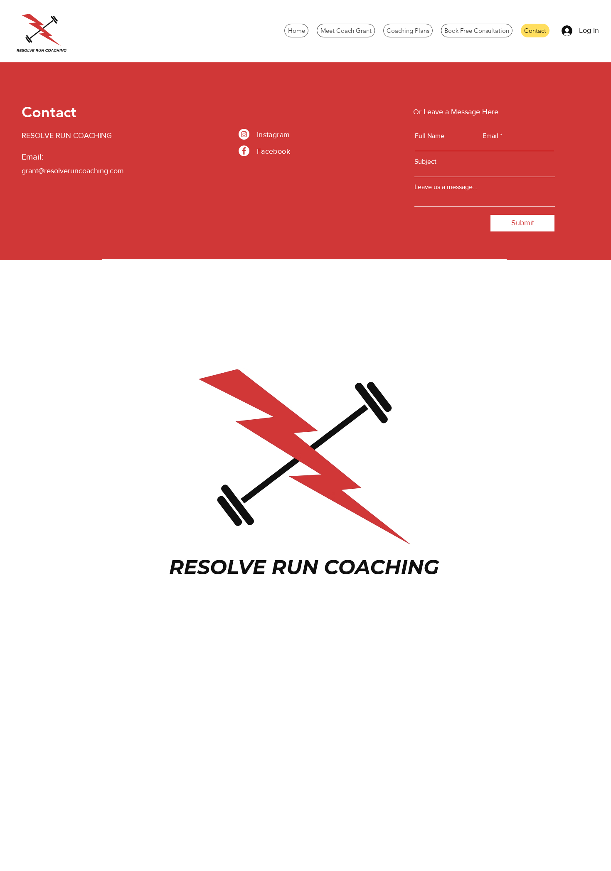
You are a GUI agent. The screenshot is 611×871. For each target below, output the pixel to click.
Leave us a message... (446, 187)
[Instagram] (244, 134)
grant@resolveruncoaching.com (73, 171)
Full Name (429, 136)
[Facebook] (244, 150)
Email (490, 136)
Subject (425, 161)
